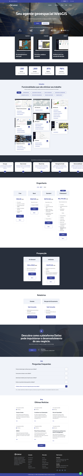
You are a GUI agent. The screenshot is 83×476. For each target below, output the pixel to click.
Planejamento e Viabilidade (57, 111)
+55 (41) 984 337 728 (64, 465)
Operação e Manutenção (57, 116)
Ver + (17, 439)
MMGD (17, 431)
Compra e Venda (19, 412)
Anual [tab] (45, 187)
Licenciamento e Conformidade (58, 113)
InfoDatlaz (37, 140)
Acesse (64, 1)
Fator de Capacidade (57, 412)
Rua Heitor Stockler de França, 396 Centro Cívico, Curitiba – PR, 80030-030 (62, 460)
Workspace (37, 121)
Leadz (54, 129)
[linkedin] (60, 470)
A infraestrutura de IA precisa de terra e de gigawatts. (59, 432)
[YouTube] (62, 470)
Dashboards (55, 107)
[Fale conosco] (80, 473)
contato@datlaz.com (14, 1)
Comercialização (56, 118)
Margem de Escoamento (21, 108)
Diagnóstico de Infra (21, 143)
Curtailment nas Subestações (40, 412)
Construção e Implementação (21, 132)
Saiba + (34, 212)
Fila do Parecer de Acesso (40, 431)
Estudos (18, 126)
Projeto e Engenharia (20, 114)
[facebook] (57, 470)
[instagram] (65, 470)
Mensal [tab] (38, 187)
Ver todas (41, 445)
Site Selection (37, 107)
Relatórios (30, 462)
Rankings (18, 409)
